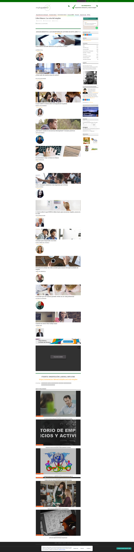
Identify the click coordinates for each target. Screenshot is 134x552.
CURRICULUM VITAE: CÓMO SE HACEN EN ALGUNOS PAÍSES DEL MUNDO (58, 480)
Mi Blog (88, 14)
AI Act (88, 123)
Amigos (85, 127)
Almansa (85, 123)
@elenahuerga (39, 188)
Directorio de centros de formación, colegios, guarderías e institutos (58, 447)
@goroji (37, 161)
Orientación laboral (52, 14)
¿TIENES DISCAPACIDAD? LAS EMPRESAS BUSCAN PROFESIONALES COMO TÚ (58, 476)
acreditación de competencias (92, 127)
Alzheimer (85, 131)
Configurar (89, 548)
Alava (90, 123)
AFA (94, 125)
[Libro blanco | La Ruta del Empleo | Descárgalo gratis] (58, 341)
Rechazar (82, 548)
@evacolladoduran (39, 80)
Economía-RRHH (71, 14)
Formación (77, 14)
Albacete (92, 131)
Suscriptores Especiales (90, 59)
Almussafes (84, 121)
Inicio (88, 1)
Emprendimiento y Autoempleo (42, 14)
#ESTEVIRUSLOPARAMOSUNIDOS (91, 128)
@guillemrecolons (39, 217)
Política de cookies (62, 549)
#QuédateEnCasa (87, 129)
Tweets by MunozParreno (87, 40)
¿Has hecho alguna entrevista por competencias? (58, 537)
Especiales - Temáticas (90, 52)
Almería (88, 131)
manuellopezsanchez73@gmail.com (89, 97)
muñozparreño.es (95, 92)
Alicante (88, 121)
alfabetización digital (86, 126)
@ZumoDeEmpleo (39, 107)
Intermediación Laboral (62, 14)
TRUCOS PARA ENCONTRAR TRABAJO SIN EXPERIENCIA (58, 508)
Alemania (94, 126)
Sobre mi (91, 1)
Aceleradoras (91, 126)
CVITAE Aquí (91, 102)
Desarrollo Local (83, 14)
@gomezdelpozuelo (39, 244)
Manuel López (55, 20)
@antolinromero (39, 134)
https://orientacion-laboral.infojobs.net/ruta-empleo (58, 379)
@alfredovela (38, 51)
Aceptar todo (75, 548)
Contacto (96, 1)
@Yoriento (38, 300)
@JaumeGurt (38, 327)
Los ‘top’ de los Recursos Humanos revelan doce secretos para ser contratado (58, 418)
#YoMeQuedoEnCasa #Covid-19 (90, 123)
